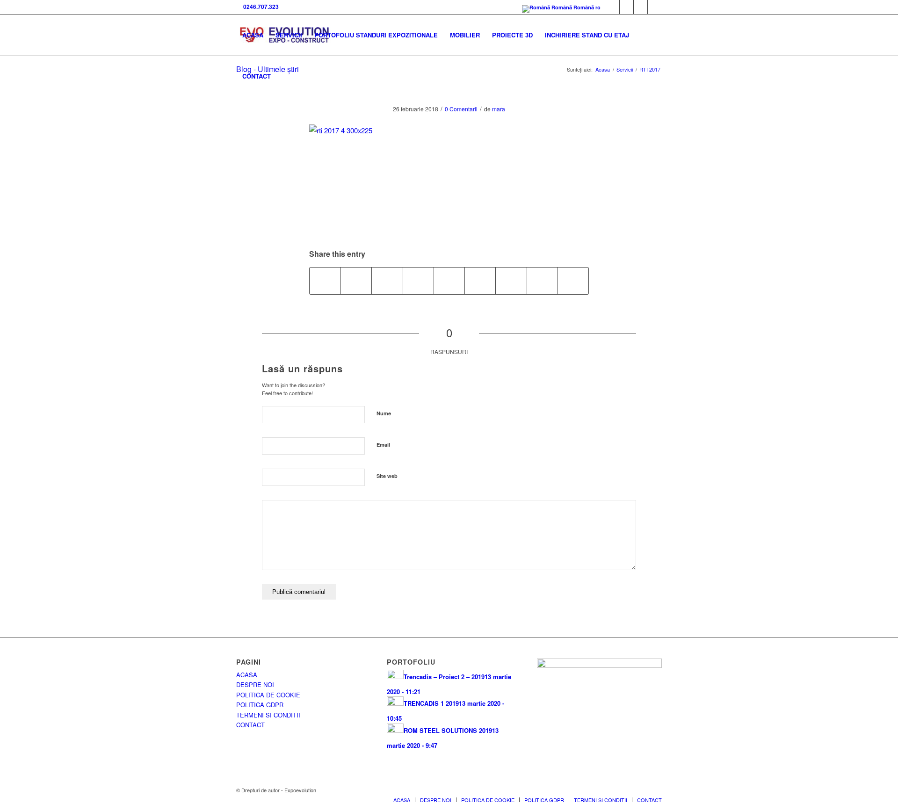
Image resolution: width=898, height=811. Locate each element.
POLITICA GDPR (259, 704)
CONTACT (250, 724)
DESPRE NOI (255, 684)
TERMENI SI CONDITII (268, 714)
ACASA (246, 674)
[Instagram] (655, 7)
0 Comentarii (461, 109)
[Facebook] (612, 7)
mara (498, 109)
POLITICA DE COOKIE (268, 694)
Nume (384, 413)
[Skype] (626, 7)
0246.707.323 (259, 6)
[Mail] (640, 7)
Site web (387, 475)
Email (383, 444)
